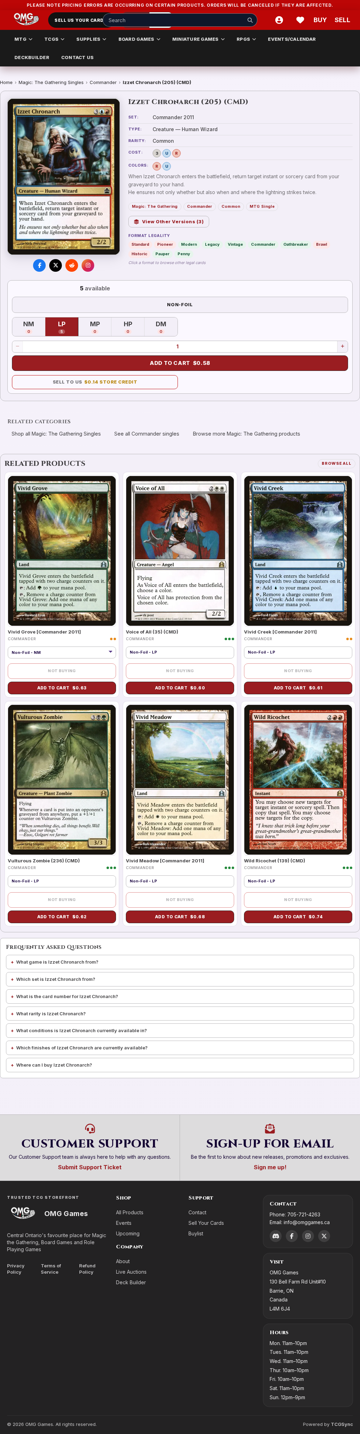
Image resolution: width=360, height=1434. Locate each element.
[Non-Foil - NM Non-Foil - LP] (62, 652)
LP (68, 327)
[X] (324, 1236)
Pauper (162, 253)
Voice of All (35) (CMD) (152, 632)
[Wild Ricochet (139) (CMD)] (298, 780)
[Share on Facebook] (39, 265)
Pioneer (165, 244)
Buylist (195, 1233)
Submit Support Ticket (90, 1167)
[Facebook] (292, 1236)
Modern (189, 244)
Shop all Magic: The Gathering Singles (56, 434)
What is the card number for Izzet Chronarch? (67, 996)
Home (6, 82)
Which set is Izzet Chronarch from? (55, 979)
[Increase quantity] (342, 346)
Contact (197, 1212)
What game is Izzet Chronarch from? (57, 962)
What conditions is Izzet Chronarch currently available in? (81, 1030)
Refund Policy (87, 1269)
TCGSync (342, 1424)
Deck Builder (131, 1282)
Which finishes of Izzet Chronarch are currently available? (82, 1047)
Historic (139, 253)
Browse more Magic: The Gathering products (246, 434)
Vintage (235, 244)
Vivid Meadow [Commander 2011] (165, 860)
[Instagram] (308, 1236)
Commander (103, 82)
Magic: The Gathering (155, 206)
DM (167, 327)
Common (230, 206)
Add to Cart (180, 363)
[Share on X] (55, 265)
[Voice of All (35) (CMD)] (180, 550)
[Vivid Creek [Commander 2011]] (298, 550)
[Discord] (276, 1236)
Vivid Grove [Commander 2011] (44, 632)
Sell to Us (95, 382)
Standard (140, 244)
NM (34, 327)
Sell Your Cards (206, 1223)
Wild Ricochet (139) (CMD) (274, 860)
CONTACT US (77, 57)
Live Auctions (131, 1272)
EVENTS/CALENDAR (292, 39)
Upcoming (128, 1233)
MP (100, 327)
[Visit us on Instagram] (88, 265)
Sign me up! (270, 1167)
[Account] (279, 20)
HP (134, 327)
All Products (129, 1212)
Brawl (321, 244)
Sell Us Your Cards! (81, 20)
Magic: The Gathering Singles (51, 82)
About (123, 1261)
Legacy (212, 244)
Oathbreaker (295, 244)
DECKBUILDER (31, 57)
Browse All (337, 463)
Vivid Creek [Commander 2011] (280, 632)
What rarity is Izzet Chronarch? (51, 1013)
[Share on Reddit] (71, 265)
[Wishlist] (300, 20)
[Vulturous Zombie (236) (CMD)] (62, 780)
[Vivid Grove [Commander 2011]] (62, 550)
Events (123, 1223)
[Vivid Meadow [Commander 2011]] (180, 780)
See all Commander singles (146, 434)
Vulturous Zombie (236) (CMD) (44, 860)
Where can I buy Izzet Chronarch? (54, 1065)
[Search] (250, 20)
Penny (184, 253)
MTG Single (262, 206)
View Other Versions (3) (173, 221)
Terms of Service (51, 1269)
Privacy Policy (16, 1269)
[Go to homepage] (26, 20)
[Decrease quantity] (17, 346)
